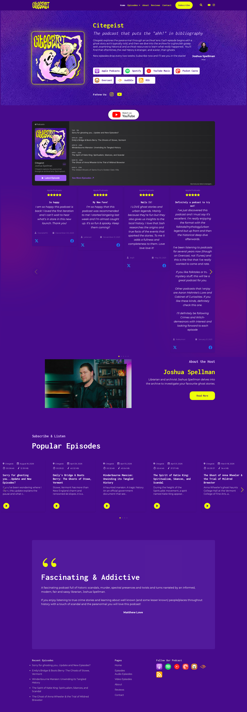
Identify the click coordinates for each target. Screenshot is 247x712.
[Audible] (203, 669)
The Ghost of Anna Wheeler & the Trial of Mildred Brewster (223, 479)
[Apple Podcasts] (159, 669)
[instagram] (213, 5)
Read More (202, 395)
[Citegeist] (58, 58)
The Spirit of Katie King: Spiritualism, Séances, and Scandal (172, 479)
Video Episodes (123, 679)
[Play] (6, 505)
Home (122, 5)
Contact (166, 5)
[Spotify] (168, 669)
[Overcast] (194, 669)
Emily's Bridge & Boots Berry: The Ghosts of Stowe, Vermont (72, 479)
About (145, 5)
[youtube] (209, 5)
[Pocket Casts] (186, 669)
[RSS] (159, 676)
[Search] (201, 5)
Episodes (133, 5)
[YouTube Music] (177, 669)
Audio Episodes (123, 674)
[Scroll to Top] (240, 694)
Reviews (155, 5)
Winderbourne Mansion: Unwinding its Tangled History (118, 479)
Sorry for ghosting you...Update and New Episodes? (17, 479)
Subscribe (184, 5)
